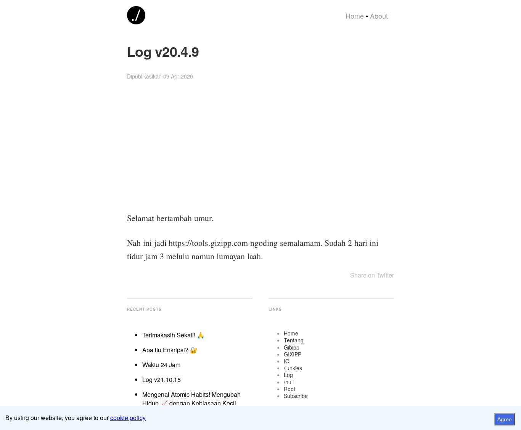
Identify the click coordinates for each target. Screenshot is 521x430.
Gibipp (291, 347)
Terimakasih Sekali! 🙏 (173, 335)
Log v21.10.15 (161, 379)
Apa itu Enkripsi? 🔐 (170, 349)
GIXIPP (292, 354)
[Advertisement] (260, 146)
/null (289, 382)
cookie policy (128, 417)
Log (288, 375)
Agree (504, 419)
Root (289, 389)
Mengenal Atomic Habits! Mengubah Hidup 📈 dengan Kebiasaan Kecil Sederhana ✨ (191, 403)
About (379, 16)
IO (286, 361)
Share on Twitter (372, 275)
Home (355, 16)
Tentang (294, 340)
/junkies (293, 368)
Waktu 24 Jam (161, 364)
